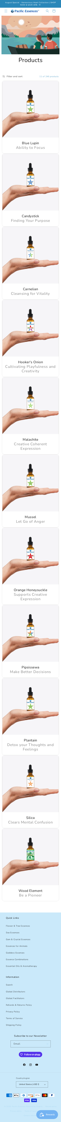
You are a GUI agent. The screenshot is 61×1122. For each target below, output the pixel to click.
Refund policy (51, 1106)
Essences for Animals (17, 946)
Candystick (30, 216)
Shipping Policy (13, 1025)
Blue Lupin (30, 143)
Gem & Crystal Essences (18, 939)
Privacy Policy (13, 1011)
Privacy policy (16, 1111)
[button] (6, 11)
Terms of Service (14, 1018)
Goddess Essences (15, 952)
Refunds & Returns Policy (19, 1005)
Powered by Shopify (34, 1106)
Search (9, 984)
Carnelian (30, 289)
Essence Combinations (17, 959)
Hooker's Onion (30, 362)
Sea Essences (12, 932)
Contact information (32, 1115)
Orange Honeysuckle (30, 590)
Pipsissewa (30, 667)
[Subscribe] (47, 1043)
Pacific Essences (18, 1106)
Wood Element (30, 891)
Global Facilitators (15, 998)
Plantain (30, 740)
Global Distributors (15, 991)
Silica (30, 818)
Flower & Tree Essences (18, 926)
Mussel (30, 517)
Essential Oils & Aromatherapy (21, 966)
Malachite (30, 439)
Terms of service (31, 1111)
